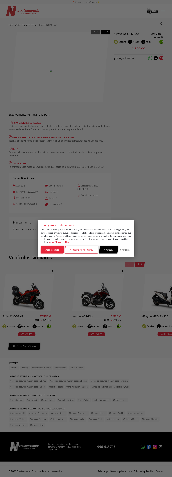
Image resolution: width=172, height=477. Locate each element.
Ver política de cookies (59, 242)
